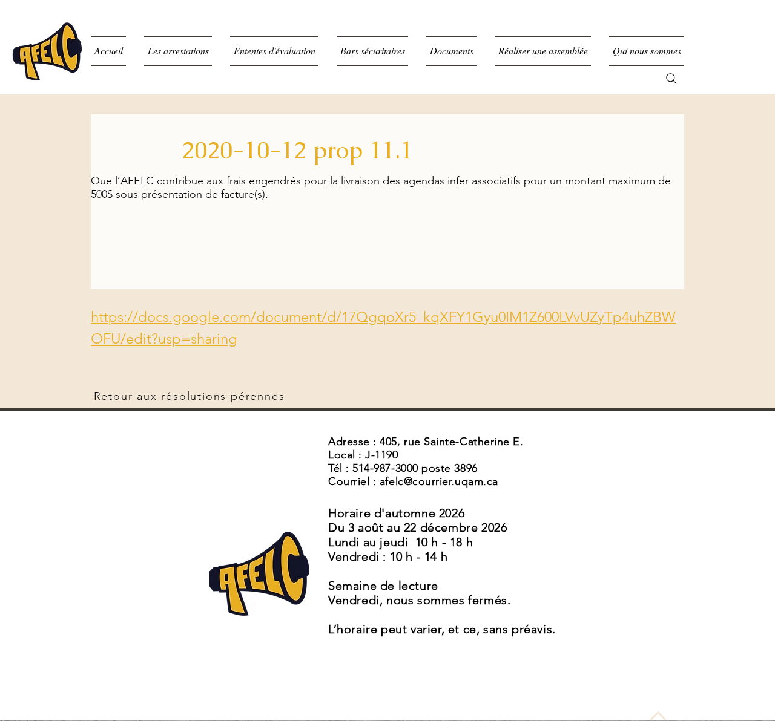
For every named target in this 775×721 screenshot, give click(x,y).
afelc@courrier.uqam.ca (439, 481)
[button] (451, 51)
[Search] (671, 78)
